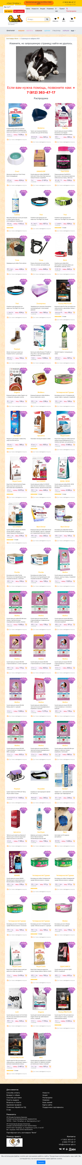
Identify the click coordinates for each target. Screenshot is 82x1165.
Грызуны (56, 31)
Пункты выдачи (12, 1100)
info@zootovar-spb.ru (67, 1144)
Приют (62, 9)
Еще (72, 30)
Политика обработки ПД (16, 1107)
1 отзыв (64, 227)
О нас (56, 10)
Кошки (21, 31)
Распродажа (71, 11)
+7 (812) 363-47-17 (68, 1140)
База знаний (47, 1102)
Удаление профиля (13, 1105)
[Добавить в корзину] (26, 135)
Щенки (47, 31)
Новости (35, 9)
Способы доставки (14, 1098)
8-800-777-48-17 (69, 1142)
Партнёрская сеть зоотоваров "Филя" (21, 1133)
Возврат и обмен (13, 1095)
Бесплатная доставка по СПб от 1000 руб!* (38, 2)
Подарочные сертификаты (53, 1107)
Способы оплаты (13, 1093)
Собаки (38, 31)
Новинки (50, 9)
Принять (41, 1162)
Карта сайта (47, 1105)
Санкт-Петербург (14, 3)
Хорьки (66, 31)
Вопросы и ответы (13, 1102)
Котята (30, 31)
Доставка (26, 9)
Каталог (11, 30)
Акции (42, 9)
